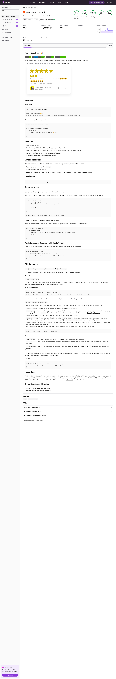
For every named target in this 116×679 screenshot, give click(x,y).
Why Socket (42, 2)
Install (11, 675)
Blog (59, 2)
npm (24, 7)
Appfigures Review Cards (41, 376)
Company (51, 2)
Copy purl (42, 19)
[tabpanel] (68, 222)
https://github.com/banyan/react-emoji (38, 388)
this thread (69, 380)
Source (110, 45)
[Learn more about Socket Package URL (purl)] (46, 19)
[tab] (27, 45)
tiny (29, 145)
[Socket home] (6, 2)
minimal (74, 164)
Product (32, 2)
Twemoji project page (93, 313)
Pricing (66, 2)
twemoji (79, 60)
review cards (65, 63)
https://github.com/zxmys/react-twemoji (38, 390)
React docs (54, 355)
